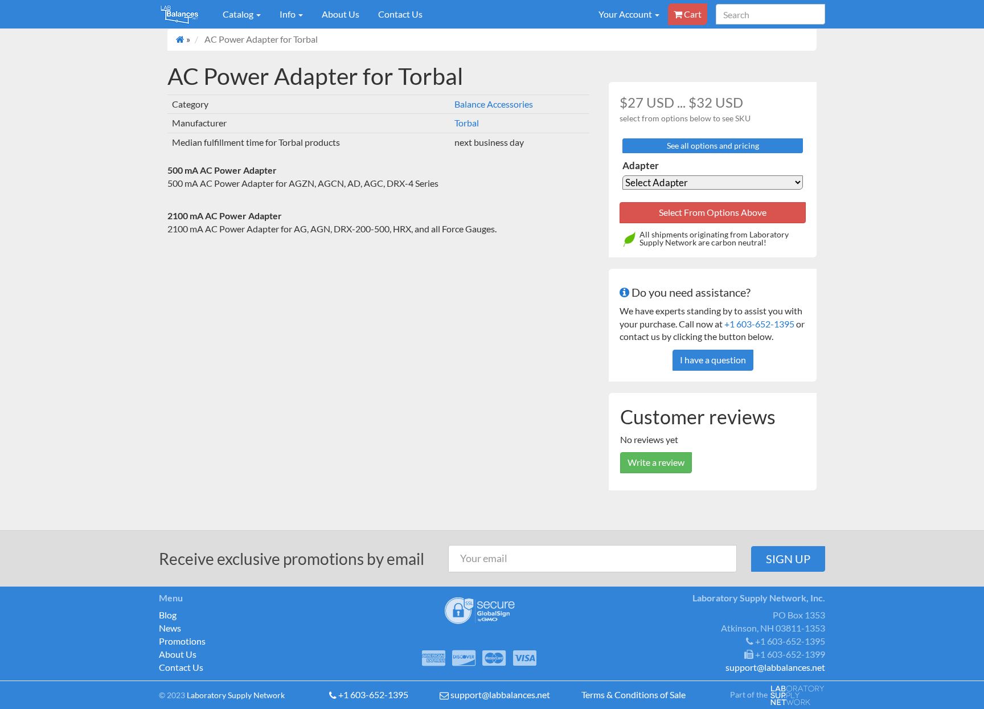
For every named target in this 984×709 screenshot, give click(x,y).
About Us (340, 14)
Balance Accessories (493, 104)
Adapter (640, 165)
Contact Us (400, 14)
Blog (168, 614)
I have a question (713, 359)
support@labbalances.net (500, 694)
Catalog (239, 14)
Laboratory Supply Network (236, 695)
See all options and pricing (713, 145)
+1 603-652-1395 (759, 323)
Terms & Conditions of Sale (633, 694)
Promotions (182, 641)
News (170, 627)
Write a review (656, 462)
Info (288, 14)
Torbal (466, 122)
